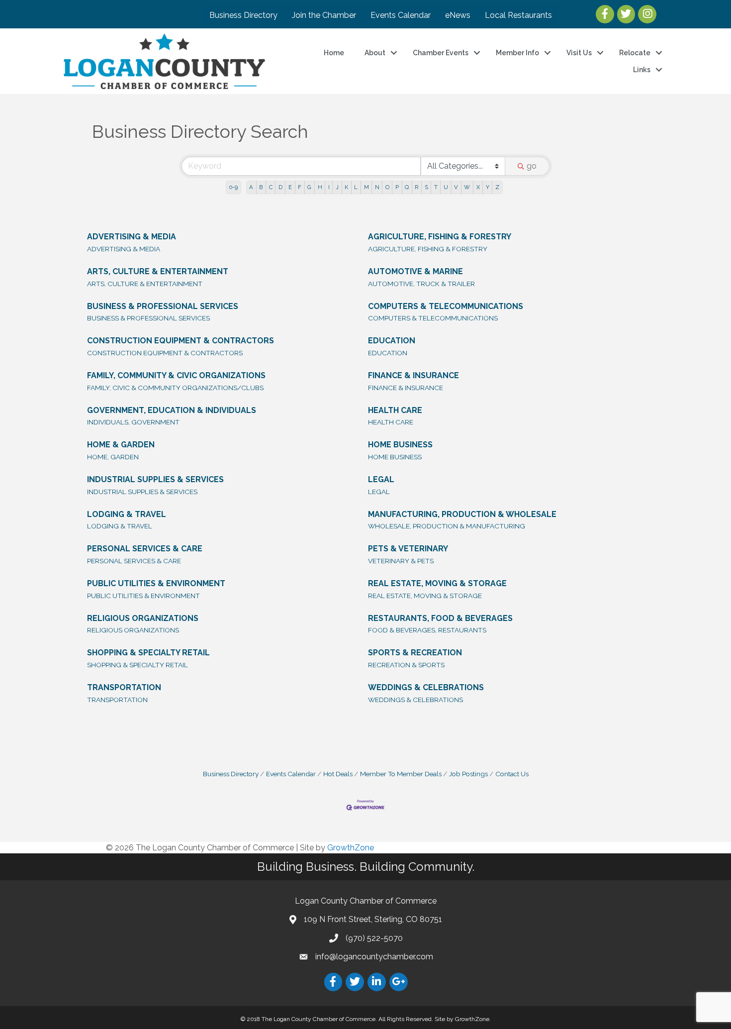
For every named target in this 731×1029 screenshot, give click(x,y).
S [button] (426, 187)
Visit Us (579, 53)
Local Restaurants (518, 15)
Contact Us (512, 774)
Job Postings (468, 774)
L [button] (356, 187)
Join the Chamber (324, 15)
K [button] (346, 187)
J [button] (337, 187)
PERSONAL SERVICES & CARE (144, 548)
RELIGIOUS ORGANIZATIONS (142, 618)
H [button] (320, 187)
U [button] (446, 187)
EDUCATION (391, 340)
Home (334, 53)
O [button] (387, 187)
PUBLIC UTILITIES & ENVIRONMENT (156, 583)
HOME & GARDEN (121, 444)
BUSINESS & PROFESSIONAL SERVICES (162, 306)
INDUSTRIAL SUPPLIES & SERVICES (155, 479)
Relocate (634, 53)
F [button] (299, 187)
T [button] (436, 187)
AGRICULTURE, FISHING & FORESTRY (439, 236)
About (375, 53)
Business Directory (243, 15)
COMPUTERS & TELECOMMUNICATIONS (445, 306)
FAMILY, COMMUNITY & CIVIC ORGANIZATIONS (176, 375)
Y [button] (487, 187)
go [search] (532, 166)
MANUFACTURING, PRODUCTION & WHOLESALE (462, 514)
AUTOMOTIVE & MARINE (415, 271)
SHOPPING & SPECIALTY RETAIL (148, 652)
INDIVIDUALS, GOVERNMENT (133, 422)
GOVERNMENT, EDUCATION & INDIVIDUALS (171, 410)
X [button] (478, 187)
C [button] (271, 187)
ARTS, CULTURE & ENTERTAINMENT (157, 271)
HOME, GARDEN (113, 457)
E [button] (290, 187)
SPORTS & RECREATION (415, 652)
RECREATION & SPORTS (406, 665)
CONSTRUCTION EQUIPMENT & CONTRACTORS (180, 340)
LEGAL (381, 479)
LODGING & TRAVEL (126, 514)
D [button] (280, 187)
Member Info (517, 53)
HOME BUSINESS (400, 444)
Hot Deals (338, 774)
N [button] (377, 187)
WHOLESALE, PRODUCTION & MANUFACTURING (446, 526)
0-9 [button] (233, 187)
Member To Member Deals (401, 774)
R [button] (416, 187)
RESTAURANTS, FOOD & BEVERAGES (440, 618)
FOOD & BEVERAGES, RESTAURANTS (427, 630)
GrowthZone (350, 847)
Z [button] (497, 187)
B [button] (261, 187)
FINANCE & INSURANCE (413, 375)
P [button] (397, 187)
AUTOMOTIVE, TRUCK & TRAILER (421, 284)
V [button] (456, 187)
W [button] (467, 187)
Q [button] (407, 187)
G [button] (309, 187)
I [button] (329, 187)
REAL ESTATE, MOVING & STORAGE (437, 583)
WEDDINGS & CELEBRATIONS (426, 687)
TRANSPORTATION (124, 687)
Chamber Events (440, 53)
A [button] (251, 187)
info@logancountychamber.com (374, 956)
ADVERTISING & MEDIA (131, 236)
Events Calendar (400, 15)
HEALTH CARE (395, 410)
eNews (457, 15)
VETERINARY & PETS (401, 561)
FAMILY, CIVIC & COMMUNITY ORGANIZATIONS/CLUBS (175, 388)
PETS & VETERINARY (408, 548)
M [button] (366, 187)
